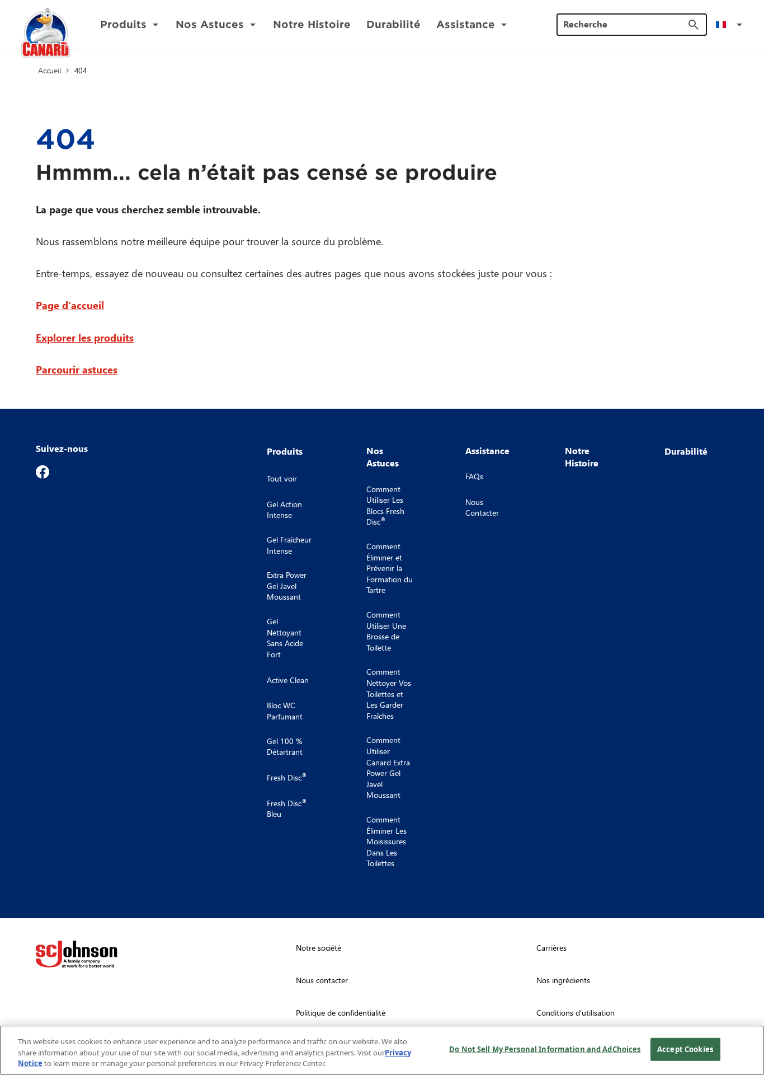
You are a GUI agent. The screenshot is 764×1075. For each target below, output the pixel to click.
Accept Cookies (685, 1049)
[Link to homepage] (45, 34)
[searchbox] (625, 24)
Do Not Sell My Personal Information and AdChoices (544, 1049)
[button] (731, 24)
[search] (693, 24)
